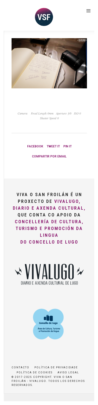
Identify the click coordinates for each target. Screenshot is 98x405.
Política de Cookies (35, 372)
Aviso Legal (68, 372)
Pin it (67, 146)
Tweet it (53, 146)
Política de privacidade (56, 367)
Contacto (20, 367)
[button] (10, 16)
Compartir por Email (49, 156)
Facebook (35, 146)
